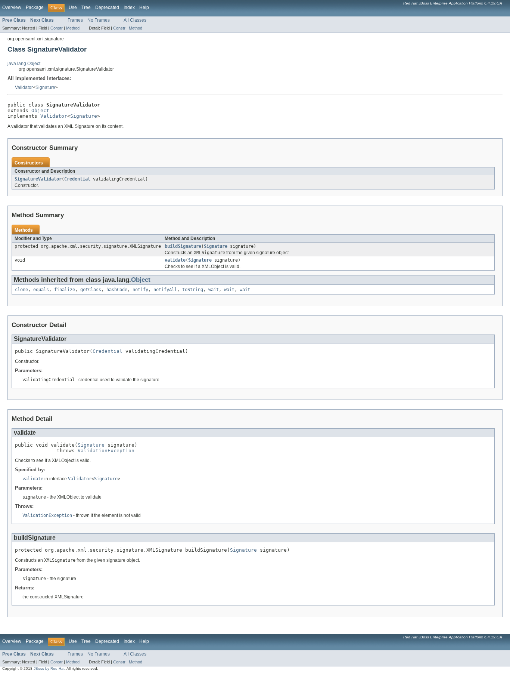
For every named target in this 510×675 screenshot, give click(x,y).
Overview (11, 7)
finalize (64, 289)
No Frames (98, 20)
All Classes (135, 20)
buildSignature (183, 246)
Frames (75, 20)
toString (192, 289)
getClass (90, 289)
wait (213, 289)
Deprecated (107, 7)
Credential (77, 179)
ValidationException (106, 450)
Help (144, 7)
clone (21, 289)
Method (73, 28)
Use (73, 7)
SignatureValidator (38, 179)
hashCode (116, 289)
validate (175, 260)
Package (35, 7)
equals (41, 289)
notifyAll (165, 289)
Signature (45, 87)
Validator (24, 87)
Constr (56, 28)
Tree (86, 7)
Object (40, 110)
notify (140, 289)
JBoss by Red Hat (49, 668)
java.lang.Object (23, 63)
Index (129, 7)
